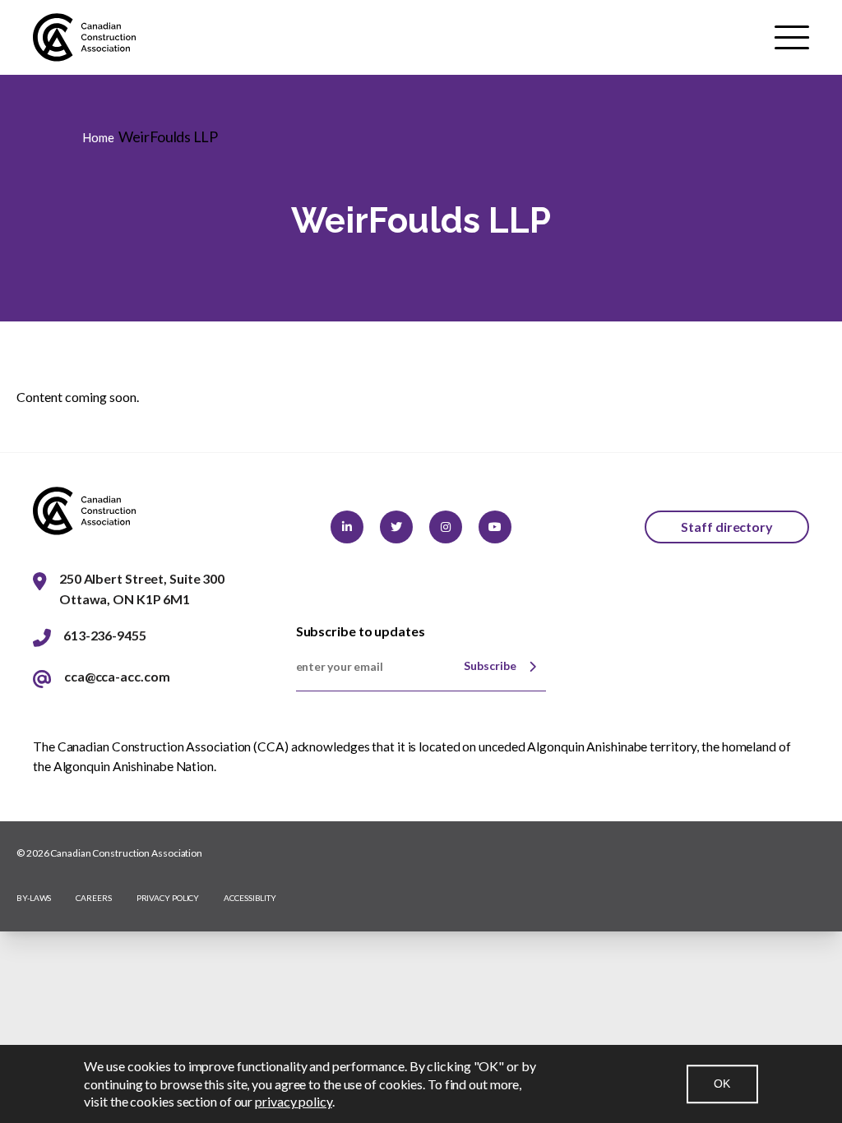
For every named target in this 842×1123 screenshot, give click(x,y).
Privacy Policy (168, 898)
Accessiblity (250, 898)
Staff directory (727, 526)
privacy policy (293, 1101)
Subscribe (490, 665)
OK (722, 1083)
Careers (93, 898)
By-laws (33, 898)
